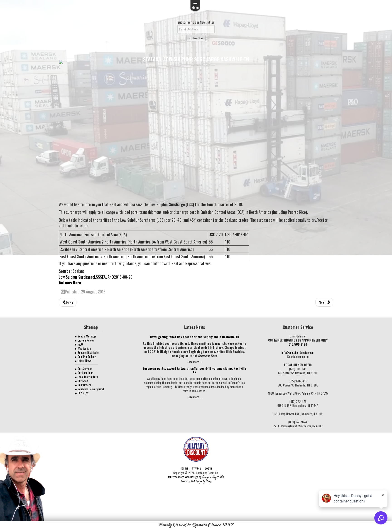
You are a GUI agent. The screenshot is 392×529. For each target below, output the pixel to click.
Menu (195, 5)
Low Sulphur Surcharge (76, 277)
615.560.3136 (298, 344)
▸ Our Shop (81, 381)
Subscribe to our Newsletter (195, 22)
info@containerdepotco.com (298, 352)
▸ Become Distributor (87, 352)
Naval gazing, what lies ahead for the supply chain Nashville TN (194, 336)
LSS (97, 277)
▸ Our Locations (84, 372)
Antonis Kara (70, 282)
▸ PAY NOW (81, 393)
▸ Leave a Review (85, 340)
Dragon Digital (211, 477)
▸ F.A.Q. (79, 344)
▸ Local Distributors (86, 376)
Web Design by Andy (201, 481)
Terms (184, 468)
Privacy (196, 468)
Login (208, 468)
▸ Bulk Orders (83, 385)
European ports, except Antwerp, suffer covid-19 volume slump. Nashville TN (194, 370)
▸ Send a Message (85, 336)
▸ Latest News (83, 360)
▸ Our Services (83, 368)
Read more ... (194, 361)
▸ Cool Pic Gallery (85, 356)
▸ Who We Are (83, 348)
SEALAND (107, 277)
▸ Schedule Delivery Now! (89, 389)
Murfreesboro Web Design (183, 477)
